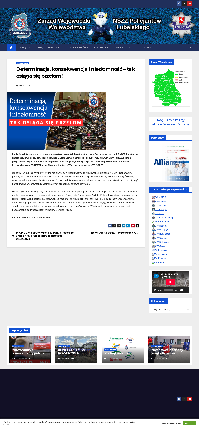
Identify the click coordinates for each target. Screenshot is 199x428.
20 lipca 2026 (114, 358)
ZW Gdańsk (161, 238)
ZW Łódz (159, 213)
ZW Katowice (162, 242)
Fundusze (100, 47)
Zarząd (23, 47)
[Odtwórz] (155, 290)
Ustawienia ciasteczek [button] (171, 423)
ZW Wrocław (161, 229)
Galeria (118, 47)
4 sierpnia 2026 (22, 358)
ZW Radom (161, 225)
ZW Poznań (161, 205)
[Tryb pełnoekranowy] (186, 290)
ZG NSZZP (160, 197)
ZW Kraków (160, 258)
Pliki (131, 47)
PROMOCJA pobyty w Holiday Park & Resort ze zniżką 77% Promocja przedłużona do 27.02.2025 (45, 236)
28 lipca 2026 (67, 358)
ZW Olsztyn (161, 209)
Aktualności (22, 63)
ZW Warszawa (161, 221)
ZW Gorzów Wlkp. (164, 217)
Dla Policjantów (76, 47)
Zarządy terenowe (47, 47)
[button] (190, 47)
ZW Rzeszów (160, 250)
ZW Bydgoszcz (163, 234)
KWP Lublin (161, 201)
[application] (170, 282)
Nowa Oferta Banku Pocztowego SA (113, 232)
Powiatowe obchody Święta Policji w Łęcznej (167, 353)
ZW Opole (160, 246)
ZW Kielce (159, 262)
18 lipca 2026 (160, 358)
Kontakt (145, 47)
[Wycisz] (181, 290)
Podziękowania (116, 353)
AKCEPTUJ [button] (189, 423)
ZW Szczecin (160, 254)
